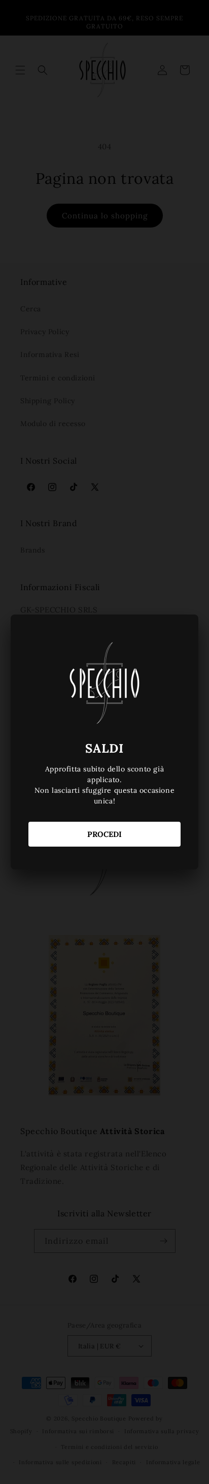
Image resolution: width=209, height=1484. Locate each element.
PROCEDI (104, 834)
